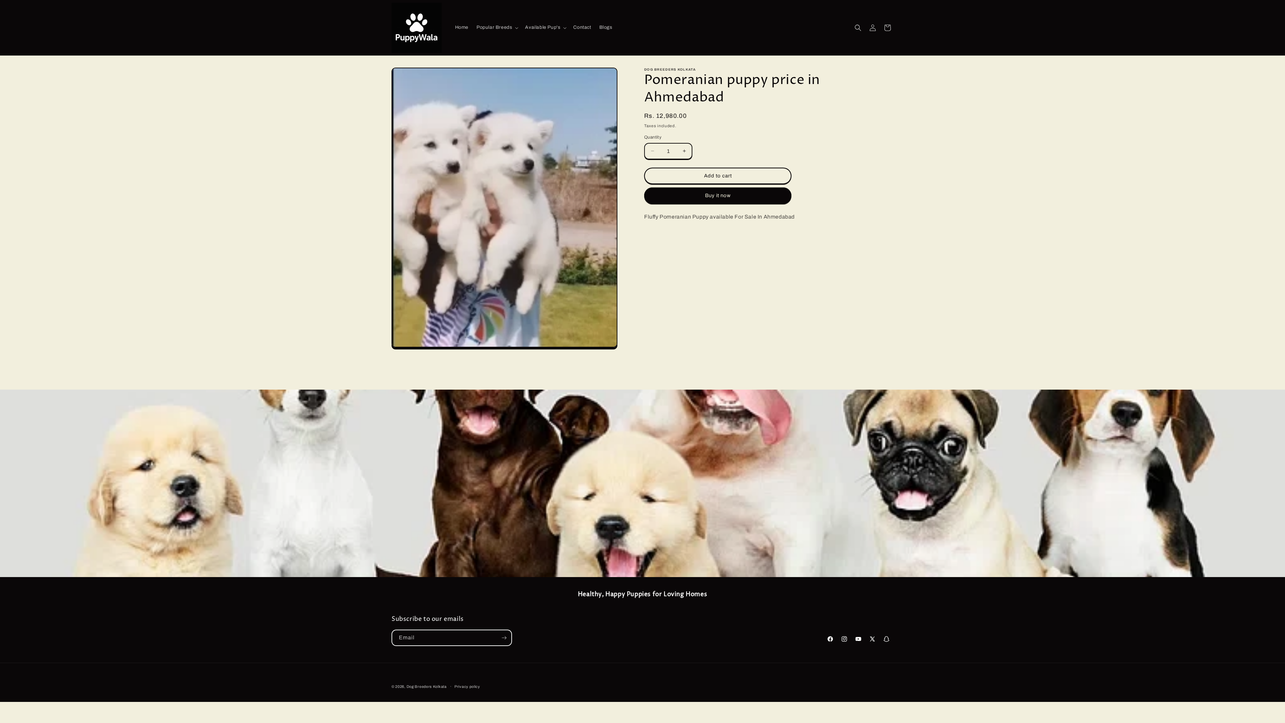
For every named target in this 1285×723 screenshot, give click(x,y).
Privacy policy (467, 687)
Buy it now (718, 195)
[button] (497, 27)
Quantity (653, 137)
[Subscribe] (504, 638)
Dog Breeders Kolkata (427, 687)
